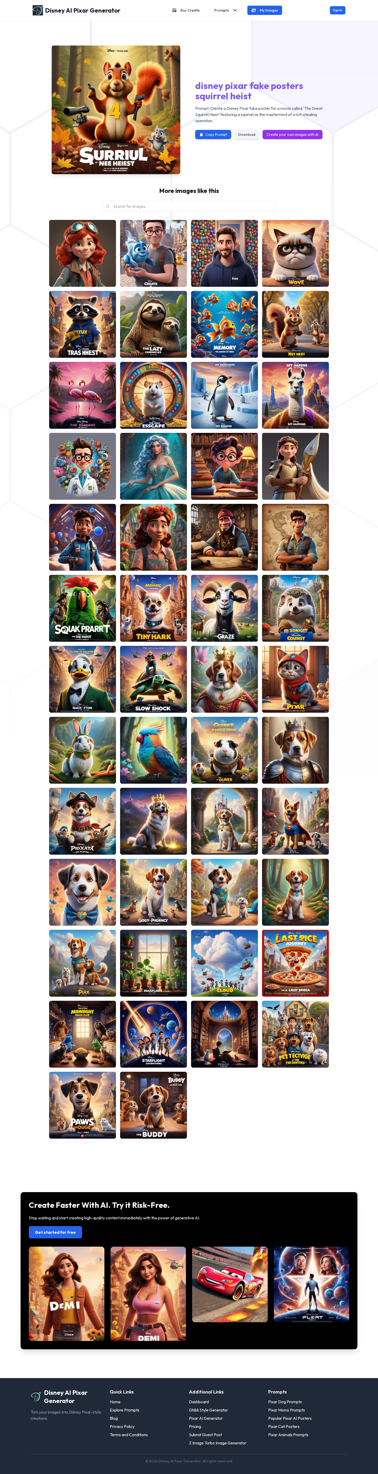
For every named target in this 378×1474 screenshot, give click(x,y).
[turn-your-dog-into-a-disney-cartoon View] (82, 892)
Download (246, 134)
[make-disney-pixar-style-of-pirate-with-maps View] (224, 537)
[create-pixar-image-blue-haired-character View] (153, 466)
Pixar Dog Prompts (285, 1401)
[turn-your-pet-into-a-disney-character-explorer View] (224, 750)
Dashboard (199, 1401)
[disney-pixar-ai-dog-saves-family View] (82, 1105)
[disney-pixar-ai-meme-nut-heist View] (295, 324)
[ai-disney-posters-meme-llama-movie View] (295, 395)
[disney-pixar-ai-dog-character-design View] (153, 1105)
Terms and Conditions (129, 1434)
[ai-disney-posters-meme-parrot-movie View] (82, 608)
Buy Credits (190, 10)
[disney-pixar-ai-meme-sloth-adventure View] (153, 324)
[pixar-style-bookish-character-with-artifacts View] (224, 466)
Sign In (337, 10)
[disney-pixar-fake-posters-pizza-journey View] (295, 963)
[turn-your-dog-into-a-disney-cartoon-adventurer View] (224, 892)
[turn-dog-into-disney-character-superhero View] (295, 821)
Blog (114, 1418)
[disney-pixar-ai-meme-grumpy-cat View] (295, 253)
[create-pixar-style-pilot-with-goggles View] (82, 253)
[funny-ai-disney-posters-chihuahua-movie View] (153, 608)
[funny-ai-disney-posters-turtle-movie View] (153, 679)
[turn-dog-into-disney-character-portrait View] (224, 821)
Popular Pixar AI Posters (290, 1418)
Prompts (221, 10)
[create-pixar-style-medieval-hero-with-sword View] (295, 466)
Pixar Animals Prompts (288, 1434)
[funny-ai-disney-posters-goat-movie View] (224, 608)
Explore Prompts (124, 1410)
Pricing (195, 1426)
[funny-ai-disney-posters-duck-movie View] (82, 679)
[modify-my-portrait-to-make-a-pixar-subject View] (224, 253)
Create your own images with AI (292, 134)
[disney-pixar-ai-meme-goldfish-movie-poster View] (224, 324)
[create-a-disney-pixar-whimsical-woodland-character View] (153, 537)
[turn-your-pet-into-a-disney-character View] (153, 750)
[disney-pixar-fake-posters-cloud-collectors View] (224, 963)
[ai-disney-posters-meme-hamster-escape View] (153, 395)
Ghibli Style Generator (208, 1410)
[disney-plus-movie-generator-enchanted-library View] (224, 1034)
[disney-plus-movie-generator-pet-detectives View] (295, 1034)
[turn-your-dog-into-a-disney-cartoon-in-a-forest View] (295, 892)
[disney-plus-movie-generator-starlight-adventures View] (153, 1034)
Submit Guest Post (205, 1434)
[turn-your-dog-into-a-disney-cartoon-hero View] (82, 963)
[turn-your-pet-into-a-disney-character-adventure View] (295, 679)
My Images (269, 10)
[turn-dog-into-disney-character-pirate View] (82, 821)
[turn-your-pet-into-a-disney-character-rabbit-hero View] (82, 750)
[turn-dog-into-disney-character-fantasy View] (153, 821)
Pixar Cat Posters (284, 1426)
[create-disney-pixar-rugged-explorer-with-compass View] (295, 537)
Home (115, 1401)
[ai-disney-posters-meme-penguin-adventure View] (224, 395)
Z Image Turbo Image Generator (217, 1442)
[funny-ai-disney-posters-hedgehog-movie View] (295, 608)
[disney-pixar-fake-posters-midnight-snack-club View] (82, 1034)
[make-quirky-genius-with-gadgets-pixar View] (82, 466)
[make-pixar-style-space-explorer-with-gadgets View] (82, 537)
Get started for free (55, 1232)
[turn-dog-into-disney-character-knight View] (295, 750)
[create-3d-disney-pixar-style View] (153, 253)
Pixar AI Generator (206, 1418)
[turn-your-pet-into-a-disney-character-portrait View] (224, 679)
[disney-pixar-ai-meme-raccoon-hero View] (82, 324)
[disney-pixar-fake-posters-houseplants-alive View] (153, 963)
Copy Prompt (216, 134)
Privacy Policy (122, 1426)
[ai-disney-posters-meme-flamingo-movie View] (82, 395)
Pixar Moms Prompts (286, 1410)
